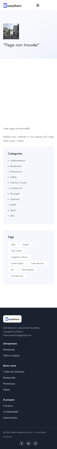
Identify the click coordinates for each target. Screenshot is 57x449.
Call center (16, 250)
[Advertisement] (28, 88)
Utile (12, 215)
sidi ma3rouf (17, 276)
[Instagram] (35, 443)
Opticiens (15, 199)
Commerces (16, 188)
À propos (8, 405)
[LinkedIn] (28, 443)
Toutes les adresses (13, 371)
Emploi (26, 244)
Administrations (17, 160)
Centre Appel (17, 263)
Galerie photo (10, 417)
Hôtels (13, 177)
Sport (13, 210)
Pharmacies (16, 171)
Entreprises (9, 349)
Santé (13, 204)
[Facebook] (21, 443)
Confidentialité (10, 411)
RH (12, 269)
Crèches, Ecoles (18, 182)
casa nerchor (37, 263)
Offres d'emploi (11, 355)
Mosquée (15, 193)
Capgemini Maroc (19, 257)
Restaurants (16, 166)
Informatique (27, 269)
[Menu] (38, 5)
